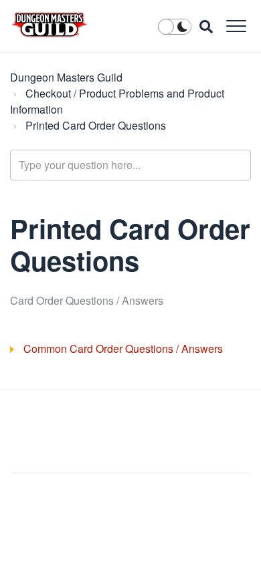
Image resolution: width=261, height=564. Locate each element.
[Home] (49, 24)
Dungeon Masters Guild (66, 77)
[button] (236, 26)
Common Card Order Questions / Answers (123, 348)
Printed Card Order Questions (95, 125)
